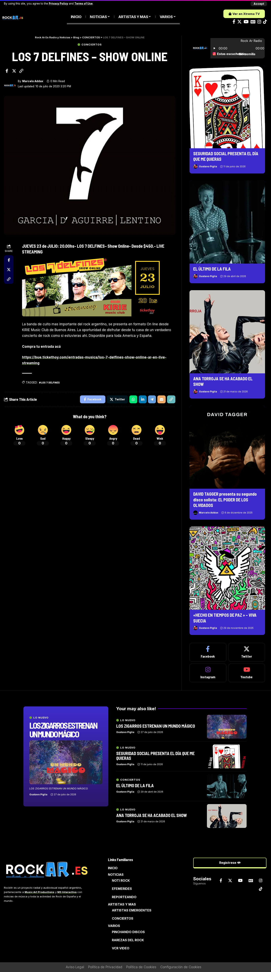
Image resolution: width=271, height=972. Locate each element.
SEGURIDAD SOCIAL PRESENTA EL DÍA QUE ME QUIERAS (155, 756)
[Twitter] (239, 21)
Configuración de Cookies (180, 967)
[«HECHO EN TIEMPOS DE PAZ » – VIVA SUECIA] (227, 568)
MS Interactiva (67, 892)
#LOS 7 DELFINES (49, 382)
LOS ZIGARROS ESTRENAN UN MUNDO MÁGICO (63, 729)
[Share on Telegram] (152, 399)
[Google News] (253, 21)
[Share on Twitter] (14, 71)
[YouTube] (246, 21)
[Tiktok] (265, 21)
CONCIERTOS (92, 44)
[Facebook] (234, 21)
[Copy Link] (21, 71)
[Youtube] (246, 673)
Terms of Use (83, 3)
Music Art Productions (39, 892)
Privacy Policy (58, 3)
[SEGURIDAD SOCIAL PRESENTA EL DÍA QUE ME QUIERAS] (227, 106)
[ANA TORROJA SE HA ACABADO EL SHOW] (227, 331)
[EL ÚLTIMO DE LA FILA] (227, 222)
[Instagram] (259, 21)
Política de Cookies (141, 967)
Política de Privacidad (105, 967)
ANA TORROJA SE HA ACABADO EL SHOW (151, 815)
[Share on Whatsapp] (133, 399)
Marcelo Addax (32, 81)
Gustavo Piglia (208, 166)
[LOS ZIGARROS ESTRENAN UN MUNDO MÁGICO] (65, 762)
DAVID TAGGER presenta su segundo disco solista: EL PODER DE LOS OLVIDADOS (225, 499)
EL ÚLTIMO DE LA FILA (212, 268)
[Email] (161, 399)
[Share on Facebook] (7, 71)
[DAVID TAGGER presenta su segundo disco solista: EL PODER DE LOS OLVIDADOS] (227, 447)
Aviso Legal (75, 967)
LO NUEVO (41, 717)
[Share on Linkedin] (143, 399)
